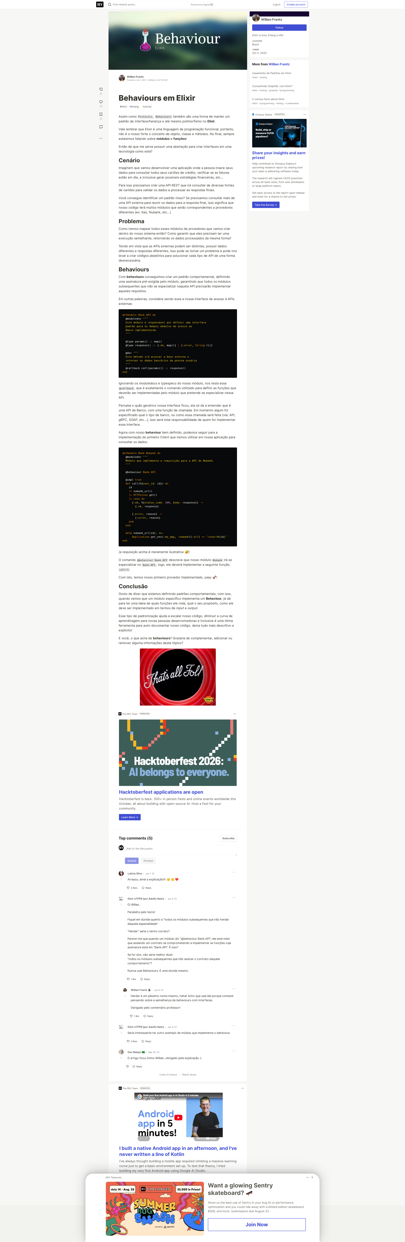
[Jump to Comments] (101, 103)
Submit (132, 860)
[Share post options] (101, 138)
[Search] (109, 4)
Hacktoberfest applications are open (161, 792)
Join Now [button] (257, 1225)
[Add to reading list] (101, 116)
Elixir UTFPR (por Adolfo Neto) (146, 898)
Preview (148, 860)
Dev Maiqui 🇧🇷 (136, 1052)
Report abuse (189, 1074)
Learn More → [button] (130, 817)
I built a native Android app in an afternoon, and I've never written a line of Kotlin (178, 1151)
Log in (276, 4)
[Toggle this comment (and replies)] (121, 879)
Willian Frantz (135, 76)
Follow (279, 27)
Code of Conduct (168, 1074)
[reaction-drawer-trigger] (101, 91)
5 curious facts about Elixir (275, 101)
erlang (134, 106)
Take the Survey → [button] (266, 204)
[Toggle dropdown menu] (234, 713)
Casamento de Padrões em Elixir (271, 75)
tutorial (146, 106)
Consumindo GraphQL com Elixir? (273, 88)
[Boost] (101, 126)
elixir (123, 106)
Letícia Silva (135, 873)
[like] (127, 1066)
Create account (296, 4)
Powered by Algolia (200, 4)
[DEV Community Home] (100, 4)
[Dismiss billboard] (312, 1177)
